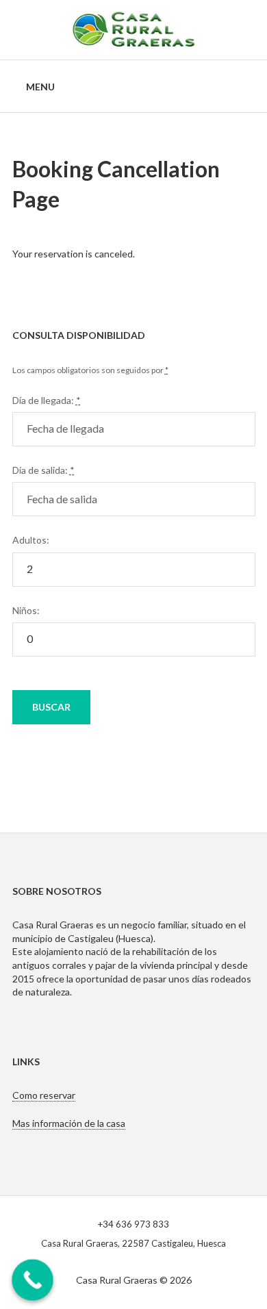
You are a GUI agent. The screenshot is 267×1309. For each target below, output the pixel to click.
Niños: (26, 610)
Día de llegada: (46, 400)
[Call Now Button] (32, 1280)
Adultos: (30, 540)
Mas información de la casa (68, 1123)
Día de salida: (43, 470)
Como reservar (43, 1095)
